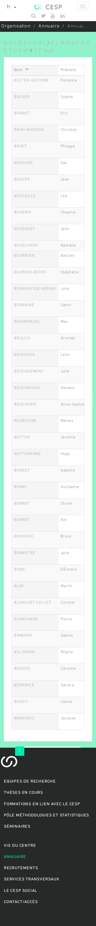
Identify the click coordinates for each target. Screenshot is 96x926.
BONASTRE (24, 553)
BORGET (22, 470)
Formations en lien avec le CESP (42, 804)
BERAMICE (24, 685)
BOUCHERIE (25, 404)
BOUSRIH (22, 212)
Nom (18, 70)
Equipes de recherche (30, 781)
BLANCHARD (26, 619)
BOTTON (22, 437)
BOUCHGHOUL (27, 388)
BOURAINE (24, 305)
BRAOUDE (23, 163)
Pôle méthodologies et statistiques (46, 815)
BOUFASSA (24, 355)
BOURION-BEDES (30, 272)
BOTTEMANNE (27, 454)
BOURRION (24, 256)
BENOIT (21, 702)
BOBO (19, 570)
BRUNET (22, 113)
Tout (48, 50)
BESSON (22, 669)
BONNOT (22, 504)
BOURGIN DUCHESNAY (35, 289)
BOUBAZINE (25, 421)
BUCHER (22, 97)
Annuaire (48, 26)
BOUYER (22, 180)
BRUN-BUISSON (29, 130)
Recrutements (21, 868)
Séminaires (17, 826)
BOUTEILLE (25, 196)
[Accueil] (48, 6)
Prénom (68, 70)
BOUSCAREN (26, 246)
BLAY (19, 586)
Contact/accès (21, 902)
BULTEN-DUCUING (31, 80)
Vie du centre (20, 845)
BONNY (20, 487)
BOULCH (22, 338)
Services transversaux (31, 879)
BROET (20, 146)
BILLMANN (24, 652)
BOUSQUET (24, 229)
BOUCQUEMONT (29, 371)
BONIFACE (23, 536)
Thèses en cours (23, 792)
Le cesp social (20, 891)
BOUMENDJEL (27, 322)
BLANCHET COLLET (32, 603)
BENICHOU (24, 718)
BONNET (22, 520)
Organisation (16, 26)
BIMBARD (23, 636)
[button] (11, 7)
